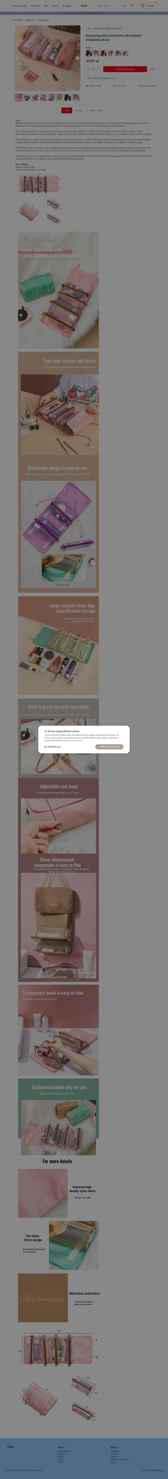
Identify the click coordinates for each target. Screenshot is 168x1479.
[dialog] (84, 739)
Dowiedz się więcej (75, 740)
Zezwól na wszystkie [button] (109, 747)
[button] (52, 747)
